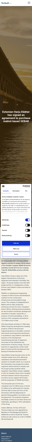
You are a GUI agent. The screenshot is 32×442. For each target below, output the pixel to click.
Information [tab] (15, 191)
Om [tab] (26, 191)
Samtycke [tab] (6, 191)
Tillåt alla (16, 243)
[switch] (27, 225)
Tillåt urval (16, 248)
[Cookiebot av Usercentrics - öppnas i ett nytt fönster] (23, 186)
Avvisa (16, 254)
